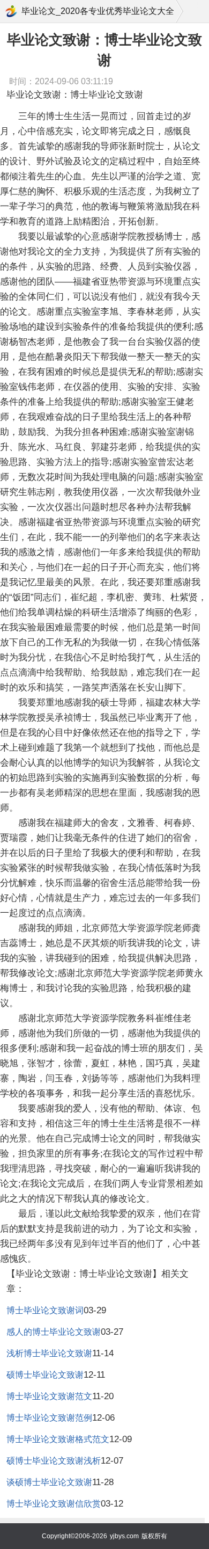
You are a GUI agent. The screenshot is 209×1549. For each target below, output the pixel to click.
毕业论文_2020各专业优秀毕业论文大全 (97, 11)
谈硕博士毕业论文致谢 (49, 1482)
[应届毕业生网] (11, 11)
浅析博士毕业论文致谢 (49, 1353)
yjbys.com (124, 1536)
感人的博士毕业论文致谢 (53, 1331)
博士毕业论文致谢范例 (49, 1417)
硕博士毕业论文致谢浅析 (53, 1460)
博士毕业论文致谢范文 (49, 1396)
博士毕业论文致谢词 (45, 1310)
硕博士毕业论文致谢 (45, 1374)
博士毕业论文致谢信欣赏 (53, 1503)
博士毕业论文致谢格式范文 (57, 1439)
